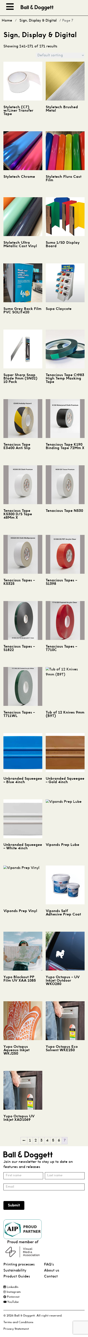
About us (51, 1270)
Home (7, 20)
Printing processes (19, 1264)
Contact (51, 1276)
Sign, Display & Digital (38, 20)
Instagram (13, 1292)
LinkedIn (12, 1287)
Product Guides (16, 1276)
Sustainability (14, 1270)
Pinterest (12, 1297)
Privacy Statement (16, 1329)
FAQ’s (49, 1264)
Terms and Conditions (18, 1322)
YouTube (12, 1302)
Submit (14, 1205)
